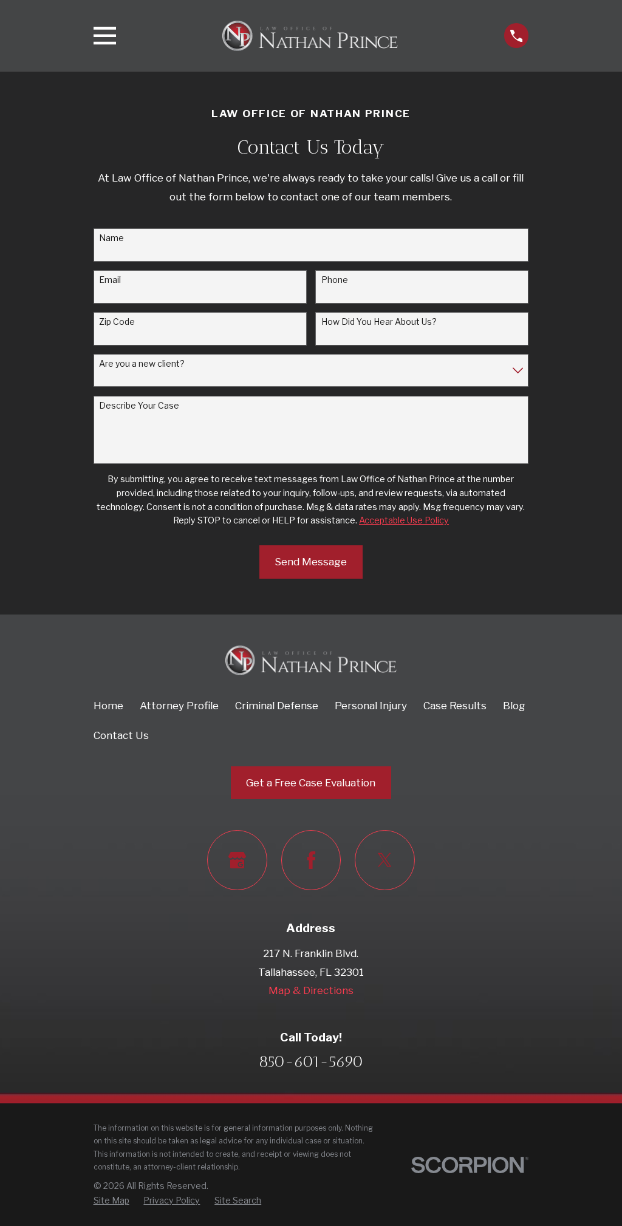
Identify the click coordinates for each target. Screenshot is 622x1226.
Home (108, 706)
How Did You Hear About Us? (379, 322)
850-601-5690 (311, 1061)
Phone (334, 280)
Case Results (455, 706)
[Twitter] (385, 860)
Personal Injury (371, 706)
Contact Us (121, 735)
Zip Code (117, 322)
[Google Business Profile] (237, 860)
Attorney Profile (179, 706)
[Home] (310, 35)
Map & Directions (311, 990)
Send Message (311, 562)
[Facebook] (311, 860)
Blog (514, 706)
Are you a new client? (142, 364)
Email (110, 280)
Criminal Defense (276, 706)
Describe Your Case (139, 405)
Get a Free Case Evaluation (310, 783)
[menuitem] (111, 1201)
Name (111, 238)
